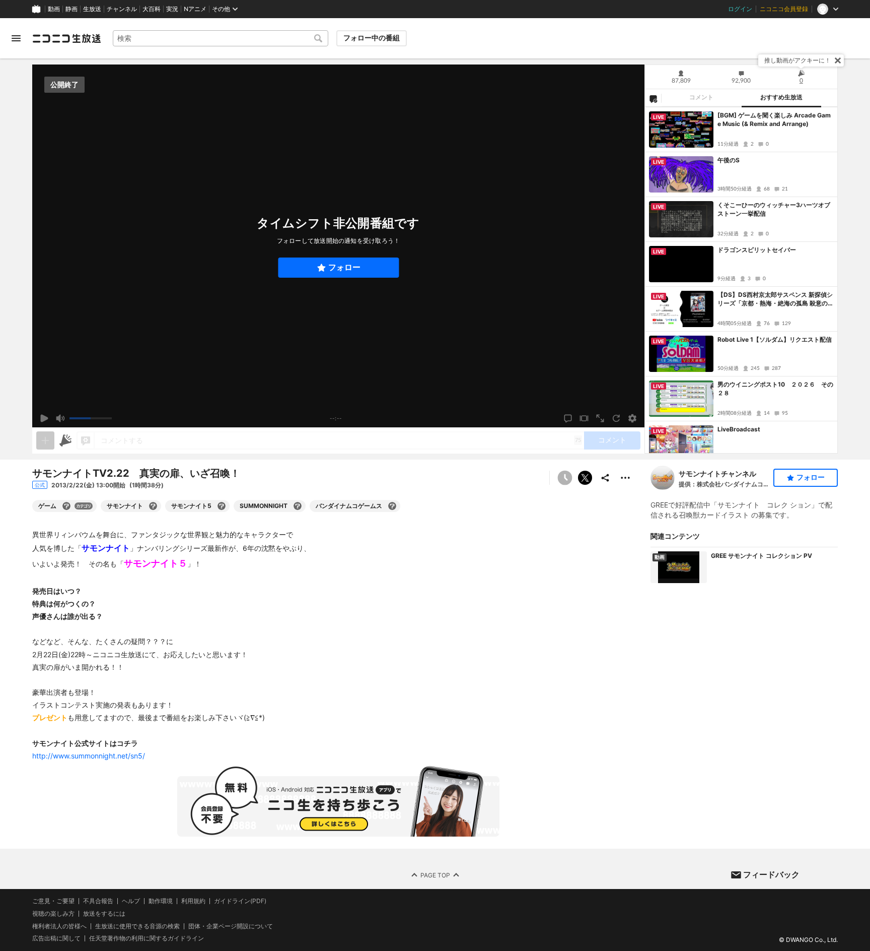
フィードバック (771, 874)
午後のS (728, 160)
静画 (71, 9)
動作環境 (161, 901)
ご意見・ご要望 (53, 901)
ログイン (740, 9)
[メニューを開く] (16, 38)
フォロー (344, 267)
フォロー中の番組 (371, 38)
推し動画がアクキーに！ (797, 60)
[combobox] (220, 38)
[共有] (605, 478)
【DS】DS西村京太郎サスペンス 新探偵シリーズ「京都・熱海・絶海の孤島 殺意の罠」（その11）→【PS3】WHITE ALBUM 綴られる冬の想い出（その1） (775, 299)
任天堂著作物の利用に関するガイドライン (146, 939)
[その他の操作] (625, 478)
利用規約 (193, 901)
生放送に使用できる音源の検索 (137, 926)
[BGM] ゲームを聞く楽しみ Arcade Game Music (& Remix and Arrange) (774, 119)
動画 (54, 9)
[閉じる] (838, 60)
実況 (172, 9)
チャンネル (122, 9)
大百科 (151, 9)
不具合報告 (98, 901)
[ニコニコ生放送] (66, 38)
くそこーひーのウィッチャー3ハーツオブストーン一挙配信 (773, 209)
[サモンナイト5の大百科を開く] (222, 506)
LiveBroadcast (738, 429)
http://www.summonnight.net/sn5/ (88, 755)
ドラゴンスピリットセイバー (756, 249)
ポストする (585, 478)
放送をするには (104, 914)
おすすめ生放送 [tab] (781, 97)
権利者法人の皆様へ (59, 926)
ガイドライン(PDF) (240, 901)
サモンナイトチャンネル (717, 473)
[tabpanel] (741, 280)
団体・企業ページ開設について (230, 926)
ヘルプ (131, 901)
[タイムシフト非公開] (565, 478)
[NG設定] (653, 98)
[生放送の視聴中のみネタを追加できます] (45, 440)
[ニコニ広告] (65, 440)
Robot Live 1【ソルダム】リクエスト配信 (774, 339)
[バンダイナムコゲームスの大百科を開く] (392, 506)
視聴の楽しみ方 (53, 913)
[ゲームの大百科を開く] (66, 506)
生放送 (92, 9)
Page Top (435, 875)
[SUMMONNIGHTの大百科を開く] (298, 506)
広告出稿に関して (56, 938)
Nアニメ (195, 9)
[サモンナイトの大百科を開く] (153, 506)
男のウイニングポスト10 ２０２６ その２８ (775, 389)
